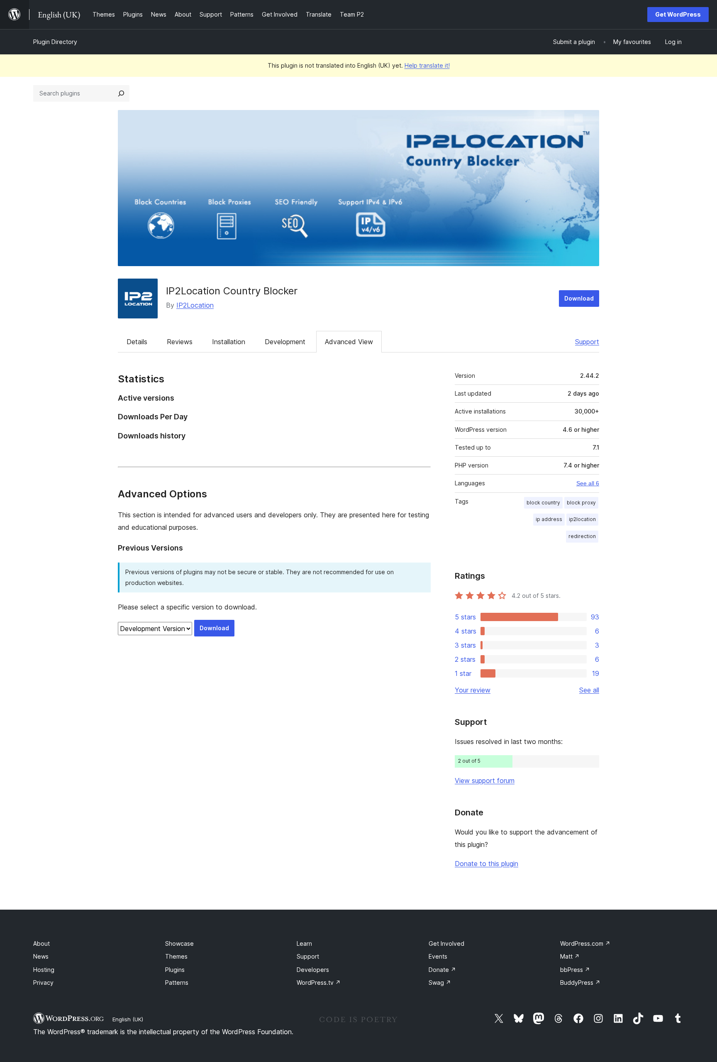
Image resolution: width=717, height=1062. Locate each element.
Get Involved (446, 943)
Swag (440, 982)
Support (587, 342)
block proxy (581, 502)
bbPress (575, 969)
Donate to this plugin (486, 863)
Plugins (175, 969)
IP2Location (195, 305)
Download (579, 298)
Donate (442, 969)
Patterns (176, 982)
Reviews (180, 342)
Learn (304, 943)
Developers (313, 969)
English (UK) (127, 1019)
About (41, 943)
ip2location (582, 519)
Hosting (43, 969)
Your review (472, 690)
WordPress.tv (319, 982)
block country (543, 502)
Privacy (43, 982)
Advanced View (349, 342)
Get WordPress (678, 14)
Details (137, 342)
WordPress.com (585, 943)
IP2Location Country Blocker (232, 291)
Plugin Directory (55, 41)
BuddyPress (580, 982)
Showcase (179, 943)
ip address (549, 519)
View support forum (485, 780)
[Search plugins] (121, 93)
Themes (176, 956)
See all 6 (587, 483)
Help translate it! (427, 65)
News (41, 956)
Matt (570, 956)
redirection (582, 536)
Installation (228, 342)
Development (285, 342)
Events (438, 956)
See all (589, 690)
